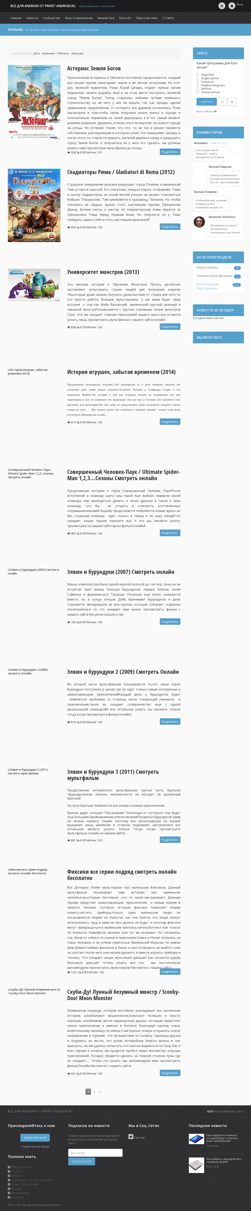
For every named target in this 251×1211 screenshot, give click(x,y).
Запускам (77, 53)
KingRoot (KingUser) (213, 85)
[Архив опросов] (232, 102)
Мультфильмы (50, 30)
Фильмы (16, 1188)
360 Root (206, 88)
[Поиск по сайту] (221, 6)
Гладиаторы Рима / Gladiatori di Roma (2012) (121, 172)
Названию (48, 53)
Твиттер (139, 1137)
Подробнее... (170, 152)
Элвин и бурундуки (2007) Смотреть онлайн (120, 572)
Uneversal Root (210, 92)
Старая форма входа (35, 1146)
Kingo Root (207, 74)
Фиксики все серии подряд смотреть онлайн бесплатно (122, 875)
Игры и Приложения (24, 1184)
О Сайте (16, 1171)
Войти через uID (35, 1137)
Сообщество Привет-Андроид (31, 1180)
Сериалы (16, 1197)
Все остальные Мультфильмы (208, 286)
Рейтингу (63, 53)
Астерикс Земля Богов (94, 68)
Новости (16, 1175)
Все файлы (32, 30)
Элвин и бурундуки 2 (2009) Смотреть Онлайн (123, 672)
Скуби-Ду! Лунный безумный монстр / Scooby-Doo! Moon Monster (123, 995)
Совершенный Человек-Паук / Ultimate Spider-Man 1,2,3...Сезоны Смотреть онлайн (123, 475)
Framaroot (207, 81)
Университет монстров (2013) (103, 272)
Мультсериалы (207, 267)
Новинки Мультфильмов (214, 276)
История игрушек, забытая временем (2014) (121, 372)
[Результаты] (222, 102)
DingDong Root (210, 78)
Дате (36, 53)
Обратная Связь (21, 1167)
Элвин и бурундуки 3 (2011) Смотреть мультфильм (113, 775)
